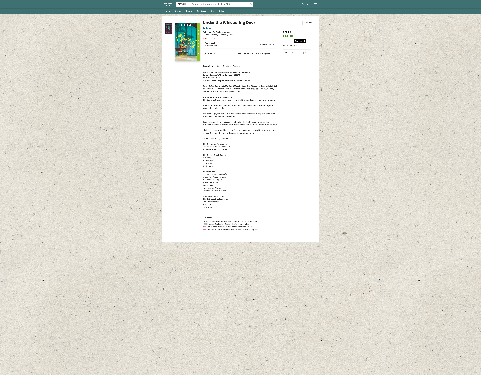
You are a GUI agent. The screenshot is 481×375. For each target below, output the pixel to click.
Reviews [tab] (236, 66)
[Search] (250, 4)
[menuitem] (167, 11)
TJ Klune (207, 28)
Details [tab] (226, 66)
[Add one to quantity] (291, 41)
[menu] (240, 11)
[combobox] (183, 4)
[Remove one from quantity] (284, 41)
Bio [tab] (218, 66)
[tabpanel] (240, 154)
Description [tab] (208, 66)
